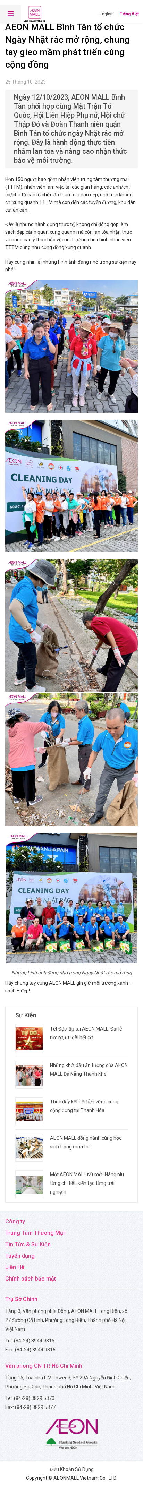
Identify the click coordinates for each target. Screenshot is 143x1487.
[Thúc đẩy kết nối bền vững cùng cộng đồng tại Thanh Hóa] (29, 1111)
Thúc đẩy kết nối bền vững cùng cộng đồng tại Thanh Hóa (84, 1106)
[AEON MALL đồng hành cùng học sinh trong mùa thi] (29, 1148)
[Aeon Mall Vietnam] (34, 14)
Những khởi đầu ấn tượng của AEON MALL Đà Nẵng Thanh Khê (89, 1069)
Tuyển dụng (20, 1256)
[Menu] (10, 14)
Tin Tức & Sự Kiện (28, 1244)
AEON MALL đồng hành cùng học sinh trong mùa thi (85, 1142)
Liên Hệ (14, 1267)
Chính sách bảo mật (30, 1278)
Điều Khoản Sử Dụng (72, 1469)
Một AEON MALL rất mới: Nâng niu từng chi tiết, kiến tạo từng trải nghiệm (87, 1183)
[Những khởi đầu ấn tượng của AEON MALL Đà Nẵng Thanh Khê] (29, 1075)
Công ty (15, 1221)
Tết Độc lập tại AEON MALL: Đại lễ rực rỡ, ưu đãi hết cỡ (86, 1033)
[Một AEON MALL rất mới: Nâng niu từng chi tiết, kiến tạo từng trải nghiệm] (29, 1184)
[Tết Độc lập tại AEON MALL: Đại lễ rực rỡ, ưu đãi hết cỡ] (29, 1038)
